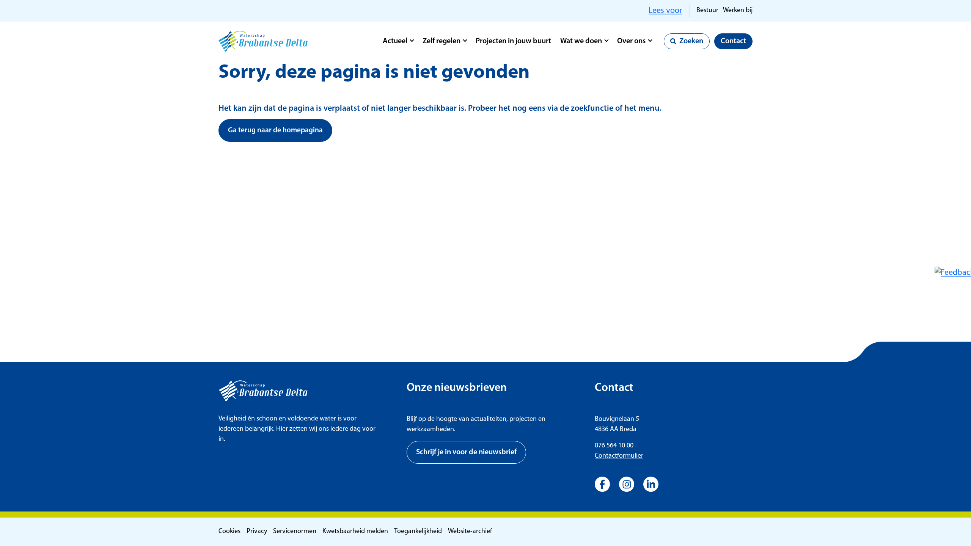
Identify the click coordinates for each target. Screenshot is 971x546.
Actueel (395, 41)
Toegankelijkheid (418, 531)
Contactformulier (619, 456)
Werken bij (738, 10)
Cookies (229, 531)
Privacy (257, 531)
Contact (733, 41)
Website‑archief (470, 531)
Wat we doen (581, 41)
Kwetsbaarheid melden (355, 531)
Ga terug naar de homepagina (275, 130)
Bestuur (707, 10)
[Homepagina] (263, 41)
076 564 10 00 (614, 445)
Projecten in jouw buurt (513, 41)
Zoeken (691, 41)
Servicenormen (294, 531)
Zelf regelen (441, 41)
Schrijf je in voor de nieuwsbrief (466, 452)
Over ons (631, 41)
